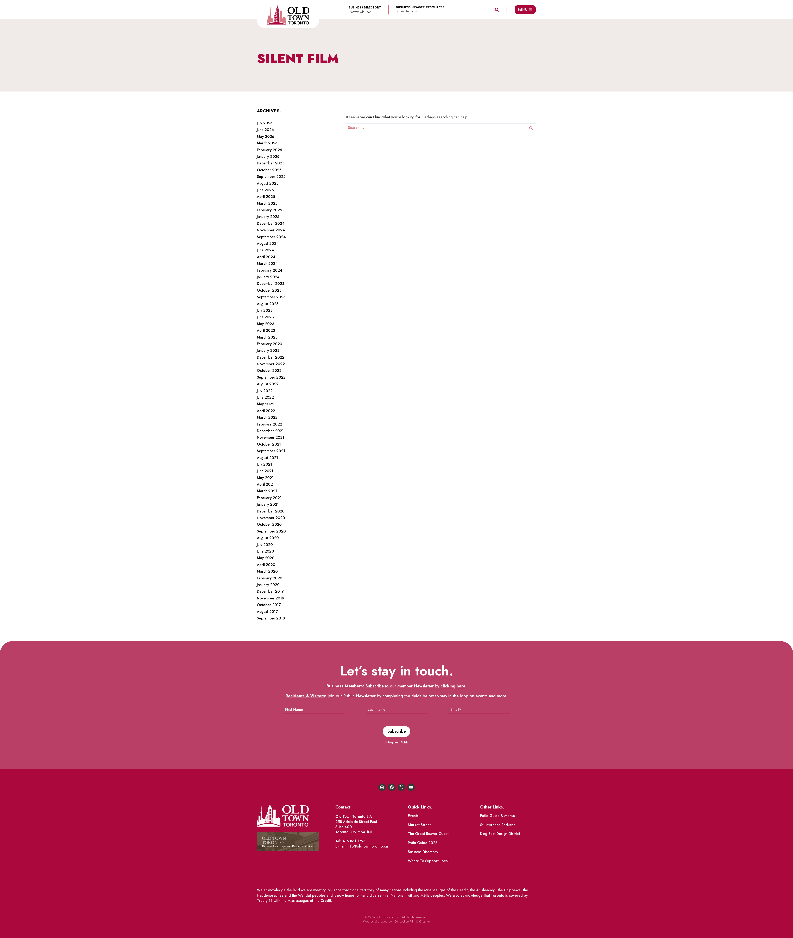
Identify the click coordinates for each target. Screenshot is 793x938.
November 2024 (271, 230)
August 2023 (268, 304)
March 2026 (267, 143)
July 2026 (265, 123)
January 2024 (268, 277)
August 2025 (268, 183)
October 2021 (269, 444)
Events (413, 815)
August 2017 (267, 611)
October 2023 (269, 290)
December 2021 (270, 431)
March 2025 (267, 203)
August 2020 (268, 538)
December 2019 (270, 591)
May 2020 (265, 558)
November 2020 (271, 518)
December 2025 (270, 163)
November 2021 (270, 437)
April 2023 (266, 330)
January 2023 (268, 350)
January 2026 (268, 156)
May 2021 (265, 477)
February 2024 (269, 270)
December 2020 (271, 511)
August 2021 (267, 457)
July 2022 (265, 391)
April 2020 (266, 564)
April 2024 (266, 257)
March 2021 (267, 491)
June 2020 (265, 551)
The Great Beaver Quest (428, 833)
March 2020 (267, 571)
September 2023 (271, 297)
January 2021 (268, 504)
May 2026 (265, 136)
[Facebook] (391, 787)
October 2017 (269, 605)
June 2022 (265, 397)
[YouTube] (411, 787)
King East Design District (500, 833)
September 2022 (271, 377)
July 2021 (264, 464)
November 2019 (270, 598)
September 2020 (271, 531)
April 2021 (265, 484)
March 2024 (267, 263)
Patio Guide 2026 (423, 842)
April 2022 (266, 411)
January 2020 (268, 584)
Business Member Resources (420, 7)
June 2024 (265, 250)
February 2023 (269, 344)
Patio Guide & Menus (497, 815)
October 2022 (269, 370)
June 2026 (265, 129)
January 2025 (268, 216)
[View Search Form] (497, 10)
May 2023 (265, 324)
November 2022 (271, 364)
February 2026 (269, 150)
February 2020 (269, 578)
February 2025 (269, 210)
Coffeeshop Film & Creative (412, 921)
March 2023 (267, 337)
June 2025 (265, 190)
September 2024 (271, 237)
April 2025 (266, 196)
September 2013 (271, 618)
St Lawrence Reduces (497, 824)
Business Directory (423, 852)
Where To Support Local (428, 861)
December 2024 (271, 223)
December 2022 (270, 357)
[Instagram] (382, 787)
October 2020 (269, 524)
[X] (401, 787)
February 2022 (269, 424)
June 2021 (265, 471)
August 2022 (268, 384)
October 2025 (269, 170)
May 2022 (265, 404)
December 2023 (270, 283)
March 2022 (267, 417)
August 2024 (268, 243)
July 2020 (265, 544)
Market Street (419, 824)
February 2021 (269, 498)
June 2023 (265, 317)
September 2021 (271, 451)
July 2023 (265, 310)
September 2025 (271, 176)
